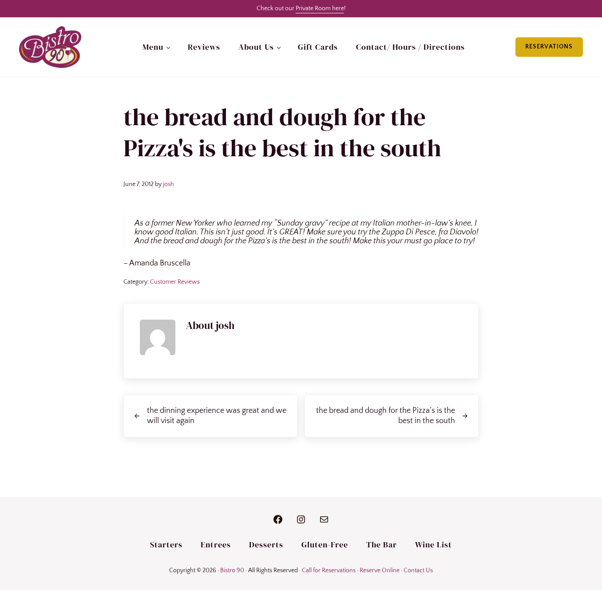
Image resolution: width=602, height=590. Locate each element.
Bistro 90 (232, 570)
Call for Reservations (329, 570)
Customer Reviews (175, 281)
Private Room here (320, 8)
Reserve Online (380, 570)
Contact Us (418, 570)
